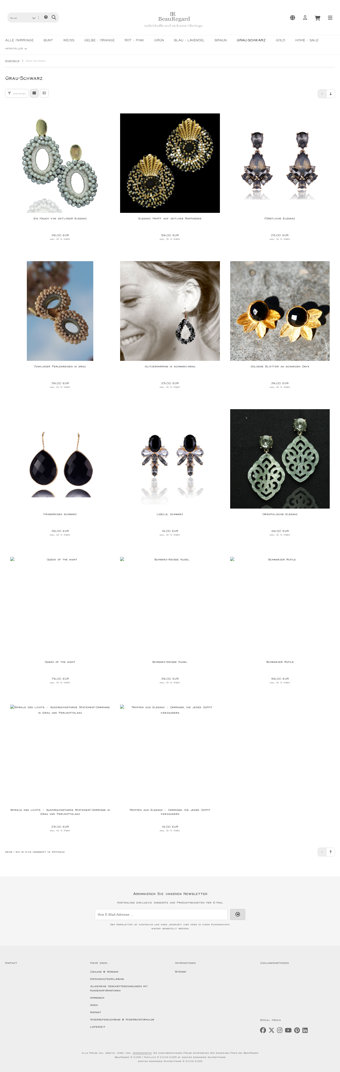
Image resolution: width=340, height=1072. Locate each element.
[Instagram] (279, 1030)
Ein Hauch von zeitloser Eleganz (60, 218)
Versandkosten (142, 1053)
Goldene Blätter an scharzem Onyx (279, 366)
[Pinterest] (297, 1030)
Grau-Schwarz (251, 40)
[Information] (46, 18)
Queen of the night (60, 662)
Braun (221, 40)
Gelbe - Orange (99, 40)
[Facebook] (263, 1030)
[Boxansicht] (34, 93)
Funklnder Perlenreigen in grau (60, 366)
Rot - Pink (134, 40)
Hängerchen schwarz (60, 514)
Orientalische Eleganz (280, 514)
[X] (272, 1030)
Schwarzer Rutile (280, 662)
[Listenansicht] (44, 93)
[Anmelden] (305, 18)
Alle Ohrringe (19, 40)
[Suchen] (54, 17)
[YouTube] (288, 1030)
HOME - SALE (306, 40)
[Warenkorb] (317, 18)
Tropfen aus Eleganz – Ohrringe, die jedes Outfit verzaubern (170, 812)
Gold (280, 40)
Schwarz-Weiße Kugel (170, 662)
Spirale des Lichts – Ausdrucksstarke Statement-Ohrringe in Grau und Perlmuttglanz (60, 812)
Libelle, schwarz (170, 514)
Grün (159, 40)
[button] (23, 17)
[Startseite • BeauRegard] (173, 29)
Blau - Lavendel (189, 40)
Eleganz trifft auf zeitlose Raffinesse (170, 218)
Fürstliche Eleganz (280, 218)
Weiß (68, 40)
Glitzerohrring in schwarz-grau (170, 366)
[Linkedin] (305, 1030)
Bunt (48, 40)
